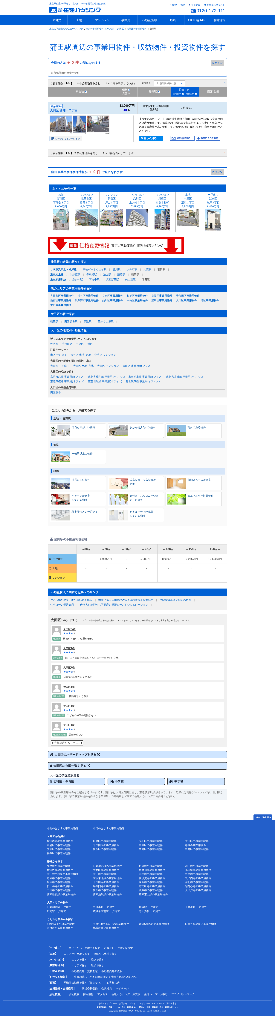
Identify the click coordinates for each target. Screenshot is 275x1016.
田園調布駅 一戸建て (59, 907)
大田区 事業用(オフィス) (137, 365)
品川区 (112, 300)
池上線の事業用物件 (197, 866)
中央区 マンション (105, 354)
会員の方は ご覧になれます (76, 62)
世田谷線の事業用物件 (60, 869)
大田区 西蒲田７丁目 (64, 110)
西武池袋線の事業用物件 (107, 894)
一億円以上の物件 (82, 453)
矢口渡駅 (130, 279)
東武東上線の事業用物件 (153, 894)
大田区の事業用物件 (137, 28)
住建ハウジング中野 (156, 994)
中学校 (178, 781)
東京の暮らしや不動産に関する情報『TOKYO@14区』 (106, 976)
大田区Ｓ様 (69, 629)
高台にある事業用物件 (60, 927)
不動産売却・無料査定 (84, 971)
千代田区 (188, 295)
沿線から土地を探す (105, 953)
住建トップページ (108, 1003)
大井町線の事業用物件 (106, 869)
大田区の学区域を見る (65, 775)
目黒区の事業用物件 (105, 841)
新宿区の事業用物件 (105, 849)
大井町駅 (132, 269)
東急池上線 (56, 274)
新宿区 (60, 300)
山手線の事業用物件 (151, 874)
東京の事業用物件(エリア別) (100, 28)
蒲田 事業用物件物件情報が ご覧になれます (87, 172)
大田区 (120, 28)
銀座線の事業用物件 (59, 882)
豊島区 (161, 300)
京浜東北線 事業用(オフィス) (67, 376)
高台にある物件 (196, 427)
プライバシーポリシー (139, 1003)
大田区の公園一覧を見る (70, 765)
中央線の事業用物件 (197, 874)
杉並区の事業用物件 (59, 853)
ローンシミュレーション (67, 138)
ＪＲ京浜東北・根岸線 (63, 269)
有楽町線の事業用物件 (152, 886)
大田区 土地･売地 (83, 365)
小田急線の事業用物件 (198, 869)
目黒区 (161, 295)
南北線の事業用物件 (197, 882)
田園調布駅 (70, 321)
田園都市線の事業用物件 (107, 866)
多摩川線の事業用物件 (152, 869)
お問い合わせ (178, 5)
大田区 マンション (108, 365)
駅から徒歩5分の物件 (142, 427)
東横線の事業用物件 (59, 866)
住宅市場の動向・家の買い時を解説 (71, 599)
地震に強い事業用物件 (106, 927)
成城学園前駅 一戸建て (106, 911)
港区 (210, 300)
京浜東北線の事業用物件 (107, 878)
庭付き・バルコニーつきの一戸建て (144, 497)
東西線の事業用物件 (151, 882)
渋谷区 (88, 295)
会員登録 (195, 5)
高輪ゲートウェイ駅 (94, 269)
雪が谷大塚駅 (106, 321)
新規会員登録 (90, 988)
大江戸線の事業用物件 (198, 890)
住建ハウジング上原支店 (125, 994)
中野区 (60, 305)
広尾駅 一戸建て (56, 911)
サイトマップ (158, 1003)
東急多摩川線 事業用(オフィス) (106, 376)
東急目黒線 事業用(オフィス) (105, 381)
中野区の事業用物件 (197, 849)
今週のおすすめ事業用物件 (62, 828)
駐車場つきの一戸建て (85, 511)
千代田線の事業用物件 (106, 882)
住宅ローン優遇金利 (62, 604)
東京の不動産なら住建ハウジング (66, 28)
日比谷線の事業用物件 (60, 886)
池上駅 (107, 274)
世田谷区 (62, 295)
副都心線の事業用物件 (198, 886)
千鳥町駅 (91, 274)
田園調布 (55, 392)
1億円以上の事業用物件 (61, 923)
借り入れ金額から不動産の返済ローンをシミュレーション (114, 604)
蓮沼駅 (121, 274)
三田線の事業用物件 (59, 890)
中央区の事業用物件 (151, 845)
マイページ (122, 988)
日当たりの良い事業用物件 (200, 923)
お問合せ (123, 1003)
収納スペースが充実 (199, 479)
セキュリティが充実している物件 (141, 513)
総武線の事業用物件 (59, 878)
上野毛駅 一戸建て (196, 907)
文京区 (112, 295)
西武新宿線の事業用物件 (61, 894)
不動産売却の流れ (111, 971)
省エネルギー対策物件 (200, 495)
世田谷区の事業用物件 (60, 841)
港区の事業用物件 (195, 845)
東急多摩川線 (58, 279)
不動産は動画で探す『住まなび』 (83, 982)
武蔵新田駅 (112, 279)
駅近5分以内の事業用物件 (154, 923)
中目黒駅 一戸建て (104, 907)
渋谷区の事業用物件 (59, 845)
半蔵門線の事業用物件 (106, 886)
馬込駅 (87, 321)
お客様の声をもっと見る (66, 742)
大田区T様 (69, 648)
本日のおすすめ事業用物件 (108, 828)
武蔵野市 (87, 300)
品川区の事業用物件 (151, 841)
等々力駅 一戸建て (150, 911)
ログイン (217, 62)
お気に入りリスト (216, 5)
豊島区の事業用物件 (151, 849)
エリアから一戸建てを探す (84, 947)
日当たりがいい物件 (83, 427)
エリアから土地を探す (77, 953)
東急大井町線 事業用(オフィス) (184, 376)
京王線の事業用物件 (105, 874)
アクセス (102, 994)
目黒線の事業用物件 (151, 866)
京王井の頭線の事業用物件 (62, 874)
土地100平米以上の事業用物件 (111, 923)
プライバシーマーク (183, 994)
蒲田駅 (54, 321)
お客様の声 (113, 982)
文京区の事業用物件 (59, 849)
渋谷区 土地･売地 (81, 354)
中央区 (137, 300)
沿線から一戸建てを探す (118, 947)
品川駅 (116, 269)
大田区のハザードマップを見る (75, 754)
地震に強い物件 (81, 479)
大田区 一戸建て (59, 365)
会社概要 (74, 994)
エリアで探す (79, 959)
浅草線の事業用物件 (151, 890)
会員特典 (106, 988)
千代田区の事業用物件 (106, 845)
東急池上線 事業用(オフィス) (145, 376)
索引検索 (170, 1003)
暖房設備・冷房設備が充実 (143, 481)
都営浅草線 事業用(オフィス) (143, 381)
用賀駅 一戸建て (148, 907)
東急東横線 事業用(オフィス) (67, 381)
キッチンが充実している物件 (81, 497)
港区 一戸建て (58, 354)
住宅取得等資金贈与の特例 (175, 599)
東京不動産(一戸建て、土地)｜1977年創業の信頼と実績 (77, 3)
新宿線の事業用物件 (105, 890)
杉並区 (137, 295)
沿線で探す (97, 959)
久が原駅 (75, 274)
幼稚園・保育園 (63, 781)
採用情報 (88, 994)
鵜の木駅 (77, 279)
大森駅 (147, 269)
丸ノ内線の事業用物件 (198, 878)
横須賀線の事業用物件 (152, 878)
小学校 (119, 781)
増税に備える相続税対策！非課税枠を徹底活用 (125, 599)
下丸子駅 (94, 279)
